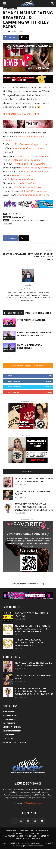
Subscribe (47, 392)
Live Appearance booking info (33, 195)
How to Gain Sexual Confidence (29, 346)
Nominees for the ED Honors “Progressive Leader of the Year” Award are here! (32, 628)
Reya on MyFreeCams (24, 183)
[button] (4, 3)
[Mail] (28, 821)
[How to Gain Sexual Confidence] (9, 347)
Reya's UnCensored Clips (27, 187)
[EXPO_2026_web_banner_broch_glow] (28, 596)
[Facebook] (14, 821)
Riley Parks (8, 223)
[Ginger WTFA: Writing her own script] (8, 495)
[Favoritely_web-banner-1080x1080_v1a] (28, 546)
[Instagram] (21, 820)
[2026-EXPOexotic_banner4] (28, 204)
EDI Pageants (9, 723)
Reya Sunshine (14, 214)
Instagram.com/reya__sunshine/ (32, 156)
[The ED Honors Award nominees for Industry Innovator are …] (8, 643)
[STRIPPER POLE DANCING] (9, 323)
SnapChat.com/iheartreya (37, 168)
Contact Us (8, 738)
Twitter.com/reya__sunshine (26, 160)
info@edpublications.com (33, 803)
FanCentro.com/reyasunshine (31, 144)
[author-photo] (28, 281)
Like (50, 376)
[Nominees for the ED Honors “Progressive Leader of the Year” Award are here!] (8, 629)
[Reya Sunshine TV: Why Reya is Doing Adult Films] (9, 335)
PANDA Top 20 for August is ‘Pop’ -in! (31, 614)
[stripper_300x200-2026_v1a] (28, 416)
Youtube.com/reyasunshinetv (28, 148)
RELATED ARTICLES (13, 313)
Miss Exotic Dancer (12, 727)
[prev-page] (4, 357)
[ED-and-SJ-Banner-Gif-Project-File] (28, 124)
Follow (48, 381)
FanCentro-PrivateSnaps (37, 172)
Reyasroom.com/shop (22, 179)
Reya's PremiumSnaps (36, 191)
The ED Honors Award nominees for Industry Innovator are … (29, 642)
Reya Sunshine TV (18, 217)
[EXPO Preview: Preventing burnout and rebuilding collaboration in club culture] (8, 508)
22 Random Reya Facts (14, 254)
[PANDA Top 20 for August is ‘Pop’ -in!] (8, 617)
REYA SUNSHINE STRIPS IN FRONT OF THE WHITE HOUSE (40, 257)
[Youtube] (42, 821)
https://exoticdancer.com (28, 289)
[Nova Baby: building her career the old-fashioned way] (8, 482)
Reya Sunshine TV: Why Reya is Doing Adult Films (34, 334)
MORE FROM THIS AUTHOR (38, 313)
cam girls (43, 220)
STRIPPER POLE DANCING (31, 320)
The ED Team (8, 735)
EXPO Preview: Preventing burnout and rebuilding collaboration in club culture (34, 507)
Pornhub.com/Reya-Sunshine (29, 164)
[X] (35, 821)
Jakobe (7, 31)
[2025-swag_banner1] (28, 79)
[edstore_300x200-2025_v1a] (28, 450)
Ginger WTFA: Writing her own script (33, 493)
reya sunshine (16, 220)
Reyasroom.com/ (21, 175)
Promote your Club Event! (15, 742)
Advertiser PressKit (12, 731)
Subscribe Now (10, 715)
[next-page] (8, 357)
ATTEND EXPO (9, 711)
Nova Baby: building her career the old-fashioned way (34, 480)
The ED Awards (9, 719)
